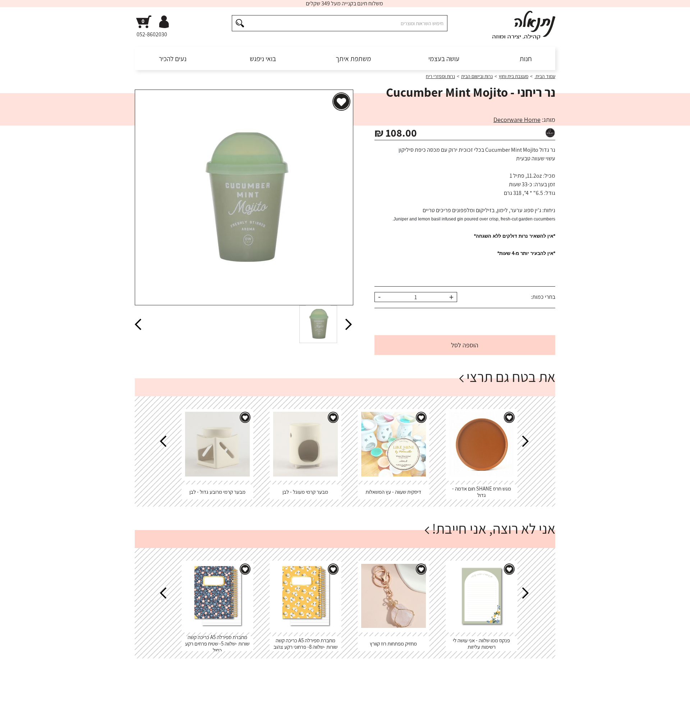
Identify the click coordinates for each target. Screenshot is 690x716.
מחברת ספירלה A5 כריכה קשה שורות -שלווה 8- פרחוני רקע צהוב (305, 643)
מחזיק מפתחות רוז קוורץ (393, 643)
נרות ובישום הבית (477, 76)
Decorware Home (516, 119)
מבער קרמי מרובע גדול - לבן (217, 491)
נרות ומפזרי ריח (440, 76)
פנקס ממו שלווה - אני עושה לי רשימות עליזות (481, 643)
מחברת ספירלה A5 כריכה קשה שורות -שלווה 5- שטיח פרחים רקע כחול (217, 643)
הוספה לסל (464, 345)
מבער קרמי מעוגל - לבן (305, 491)
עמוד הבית (544, 76)
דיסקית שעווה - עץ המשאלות (393, 491)
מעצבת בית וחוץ (513, 76)
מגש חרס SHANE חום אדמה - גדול (481, 491)
